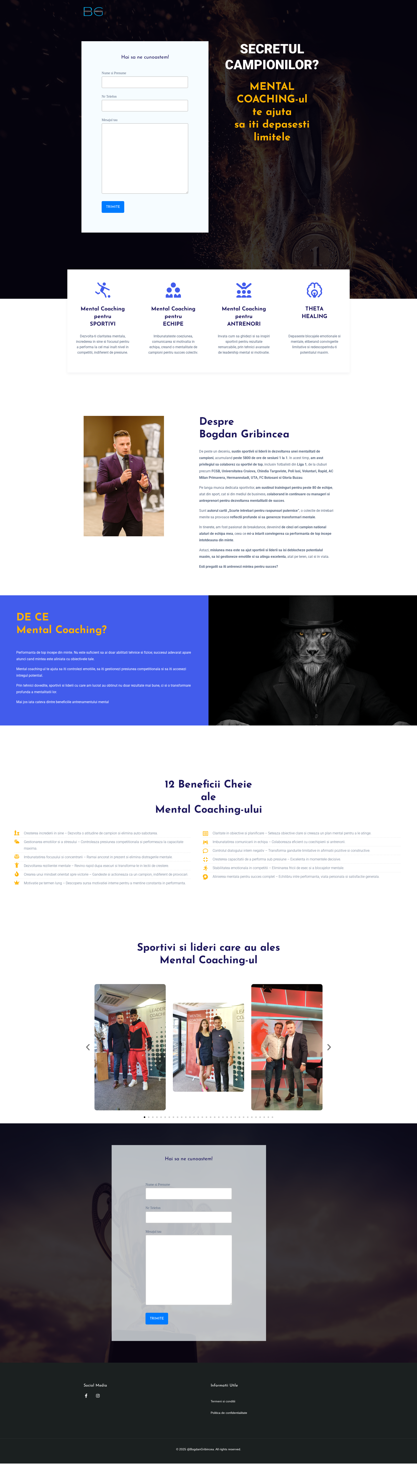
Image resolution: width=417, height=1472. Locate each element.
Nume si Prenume (114, 73)
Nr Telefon (109, 96)
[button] (88, 1047)
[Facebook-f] (86, 1396)
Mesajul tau (109, 120)
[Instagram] (98, 1396)
